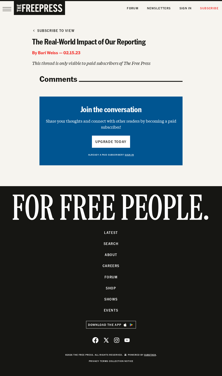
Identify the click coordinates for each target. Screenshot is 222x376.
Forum (132, 8)
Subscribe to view (56, 30)
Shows (111, 299)
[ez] (7, 9)
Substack (150, 354)
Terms (104, 361)
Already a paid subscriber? (111, 154)
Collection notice (121, 361)
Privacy (94, 361)
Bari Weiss (48, 52)
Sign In (186, 8)
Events (111, 310)
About (111, 255)
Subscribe (209, 8)
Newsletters (159, 8)
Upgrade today (111, 141)
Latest (111, 232)
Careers (111, 266)
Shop (111, 288)
